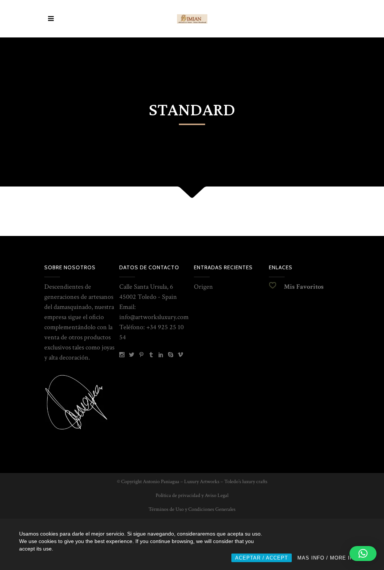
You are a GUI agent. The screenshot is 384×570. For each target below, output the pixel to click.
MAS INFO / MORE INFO (329, 558)
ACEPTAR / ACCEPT (261, 558)
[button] (363, 553)
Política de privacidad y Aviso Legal (192, 495)
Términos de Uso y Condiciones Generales (192, 509)
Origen (203, 286)
